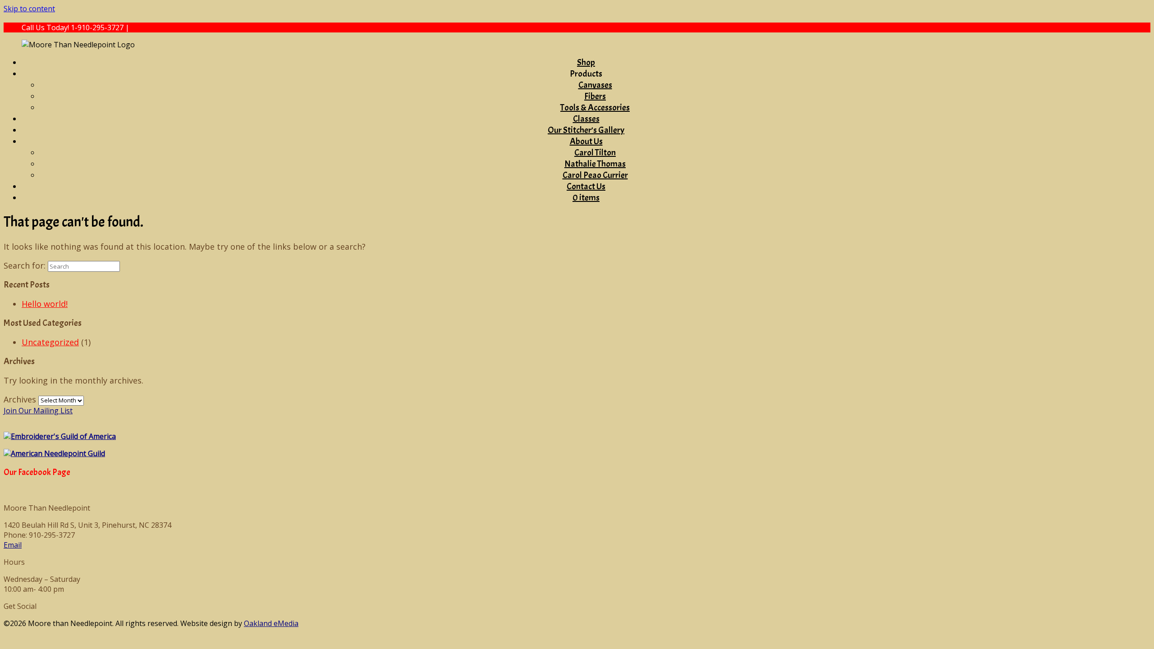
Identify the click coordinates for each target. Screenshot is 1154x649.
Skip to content (29, 9)
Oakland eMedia (271, 623)
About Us (586, 141)
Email (13, 545)
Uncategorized (50, 342)
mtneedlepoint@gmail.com (176, 27)
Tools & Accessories (595, 107)
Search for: (25, 265)
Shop (586, 62)
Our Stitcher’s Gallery (586, 130)
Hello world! (45, 303)
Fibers (595, 96)
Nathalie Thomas (595, 163)
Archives (20, 399)
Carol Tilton (595, 152)
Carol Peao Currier (595, 175)
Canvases (595, 85)
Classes (586, 118)
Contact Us (586, 186)
